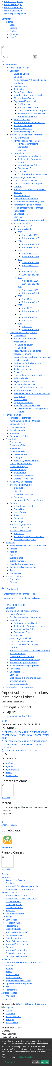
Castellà (13, 28)
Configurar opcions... (10, 1062)
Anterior (5, 824)
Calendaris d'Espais (15, 935)
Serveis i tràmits (9, 892)
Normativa (9, 598)
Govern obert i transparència (19, 687)
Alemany (14, 34)
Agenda (9, 766)
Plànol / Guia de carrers (17, 941)
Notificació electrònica (16, 895)
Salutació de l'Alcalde (15, 604)
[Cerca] (35, 57)
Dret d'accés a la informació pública (27, 677)
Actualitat (6, 959)
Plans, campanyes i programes (24, 665)
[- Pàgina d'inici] (17, 50)
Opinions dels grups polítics (19, 983)
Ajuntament (13, 589)
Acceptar (45, 1062)
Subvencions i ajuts (19, 684)
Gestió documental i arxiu (26, 623)
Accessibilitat (12, 1022)
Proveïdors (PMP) (18, 653)
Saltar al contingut (13, 4)
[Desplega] (21, 589)
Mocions (14, 647)
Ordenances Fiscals (31, 598)
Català (13, 24)
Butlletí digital (12, 974)
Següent (13, 824)
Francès (13, 37)
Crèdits (9, 1010)
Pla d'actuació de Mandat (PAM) (25, 659)
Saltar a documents (13, 7)
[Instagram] (8, 1007)
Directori (6, 874)
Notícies (9, 763)
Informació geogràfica (16, 950)
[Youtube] (42, 1004)
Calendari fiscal (17, 671)
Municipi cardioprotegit (17, 932)
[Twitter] (20, 1004)
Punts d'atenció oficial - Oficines (21, 898)
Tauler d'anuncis (17, 614)
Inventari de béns (18, 681)
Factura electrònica (15, 913)
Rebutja (35, 1062)
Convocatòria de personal (22, 656)
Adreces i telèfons (10, 992)
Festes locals (16, 668)
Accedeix (6, 797)
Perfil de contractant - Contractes (25, 617)
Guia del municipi (14, 938)
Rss (7, 986)
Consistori (10, 607)
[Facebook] (31, 1004)
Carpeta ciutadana (14, 907)
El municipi (7, 916)
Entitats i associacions (16, 953)
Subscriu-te (7, 847)
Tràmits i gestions (14, 904)
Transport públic (13, 922)
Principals (10, 995)
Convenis (14, 674)
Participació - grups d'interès (23, 662)
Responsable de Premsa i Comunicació (24, 962)
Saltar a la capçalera (13, 1)
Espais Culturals (13, 928)
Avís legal (10, 1019)
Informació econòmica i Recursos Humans (30, 650)
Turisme (9, 947)
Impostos (10, 910)
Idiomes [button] (9, 21)
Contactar (6, 18)
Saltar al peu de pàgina (15, 13)
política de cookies (26, 1057)
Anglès (13, 31)
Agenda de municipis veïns (18, 980)
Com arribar (11, 919)
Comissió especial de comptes (24, 644)
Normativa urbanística (24, 629)
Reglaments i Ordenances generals (30, 626)
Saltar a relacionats (13, 10)
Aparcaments (12, 925)
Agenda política (13, 769)
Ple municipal (16, 635)
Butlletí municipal (14, 977)
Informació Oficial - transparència (20, 593)
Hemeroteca (11, 989)
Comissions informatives (21, 641)
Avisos (9, 772)
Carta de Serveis (13, 901)
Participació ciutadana (16, 956)
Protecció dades (13, 1016)
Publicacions (12, 775)
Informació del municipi (17, 944)
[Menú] (3, 61)
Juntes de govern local (20, 638)
